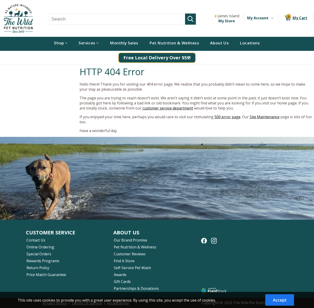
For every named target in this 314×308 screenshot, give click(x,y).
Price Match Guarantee (46, 274)
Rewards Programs (42, 260)
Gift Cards (122, 281)
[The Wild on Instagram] (214, 238)
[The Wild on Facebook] (204, 238)
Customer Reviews (130, 253)
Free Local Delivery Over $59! (157, 58)
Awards (120, 274)
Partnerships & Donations (136, 288)
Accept (280, 300)
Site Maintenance (265, 116)
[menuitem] (60, 44)
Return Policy (37, 267)
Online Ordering (40, 247)
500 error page (227, 116)
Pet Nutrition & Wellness (135, 247)
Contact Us (35, 240)
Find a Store (124, 260)
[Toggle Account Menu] (272, 18)
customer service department (168, 108)
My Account (257, 17)
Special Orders (38, 253)
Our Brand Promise (130, 240)
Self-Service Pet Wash (132, 267)
